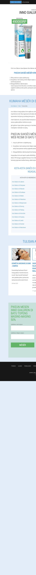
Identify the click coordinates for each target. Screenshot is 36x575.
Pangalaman (27, 366)
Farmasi (13, 366)
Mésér (22, 344)
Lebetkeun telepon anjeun (17, 333)
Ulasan (20, 366)
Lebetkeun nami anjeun (17, 324)
